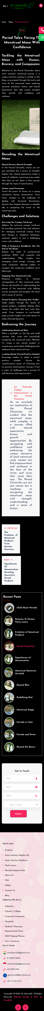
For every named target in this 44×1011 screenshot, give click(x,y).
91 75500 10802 (13, 958)
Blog (7, 896)
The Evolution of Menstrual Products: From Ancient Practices (11, 540)
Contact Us (10, 890)
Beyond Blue (23, 685)
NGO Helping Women (15, 936)
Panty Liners (10, 865)
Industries (9, 906)
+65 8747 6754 (13, 969)
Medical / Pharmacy (14, 927)
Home (4, 22)
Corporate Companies (15, 916)
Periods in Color (25, 722)
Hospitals (9, 922)
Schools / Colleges (13, 911)
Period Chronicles (25, 646)
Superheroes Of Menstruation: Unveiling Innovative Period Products (11, 572)
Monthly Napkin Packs (15, 871)
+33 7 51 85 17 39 (14, 981)
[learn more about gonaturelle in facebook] (18, 1007)
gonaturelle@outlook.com (19, 975)
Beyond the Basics (26, 747)
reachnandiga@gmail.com (18, 964)
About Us (9, 875)
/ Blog (10, 22)
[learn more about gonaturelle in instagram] (25, 1007)
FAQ (7, 880)
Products (9, 850)
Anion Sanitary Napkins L (16, 860)
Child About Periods (27, 608)
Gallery (8, 885)
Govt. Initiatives (12, 941)
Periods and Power (26, 735)
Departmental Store (14, 931)
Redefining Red (24, 697)
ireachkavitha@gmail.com (18, 953)
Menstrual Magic (25, 710)
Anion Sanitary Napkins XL (17, 855)
